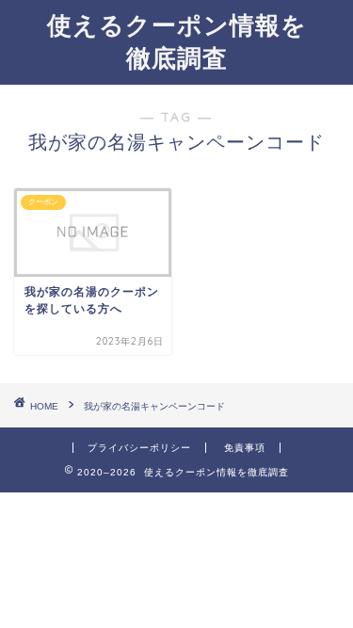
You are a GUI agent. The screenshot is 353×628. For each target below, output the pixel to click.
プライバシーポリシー (139, 448)
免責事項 (244, 448)
